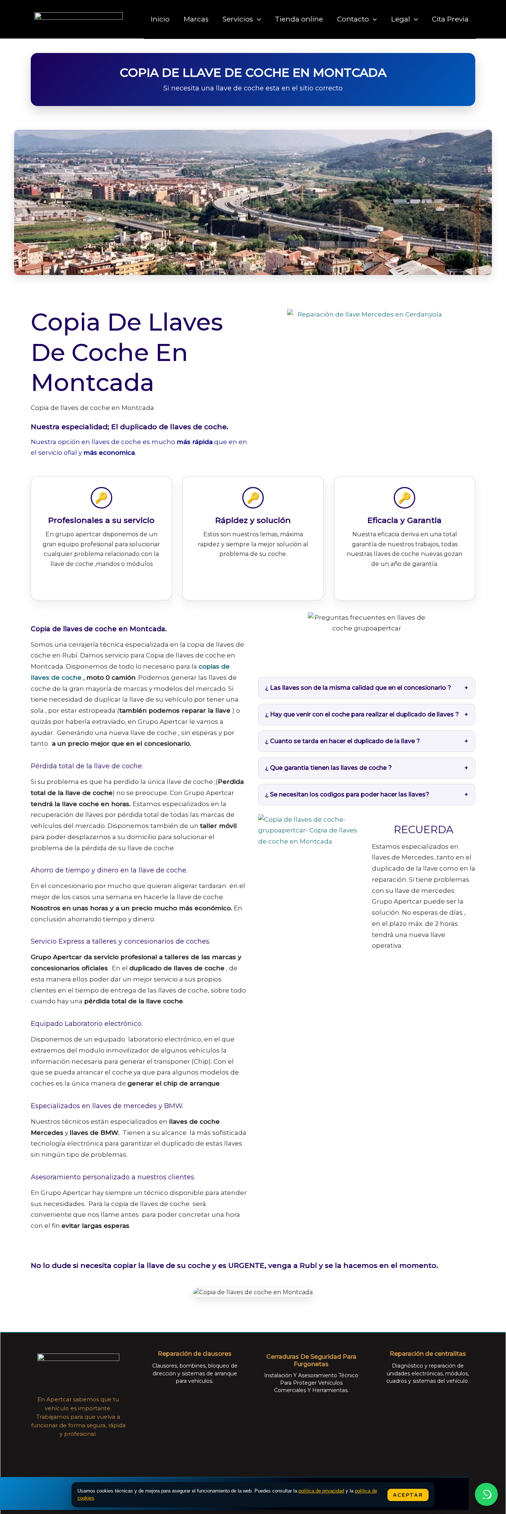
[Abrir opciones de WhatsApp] (486, 1494)
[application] (257, 19)
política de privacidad (321, 1491)
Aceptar (408, 1495)
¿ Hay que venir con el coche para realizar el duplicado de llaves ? (362, 714)
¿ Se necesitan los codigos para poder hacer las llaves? (347, 794)
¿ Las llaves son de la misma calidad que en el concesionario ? (358, 687)
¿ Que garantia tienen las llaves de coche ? (328, 767)
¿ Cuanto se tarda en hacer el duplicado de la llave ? (342, 741)
